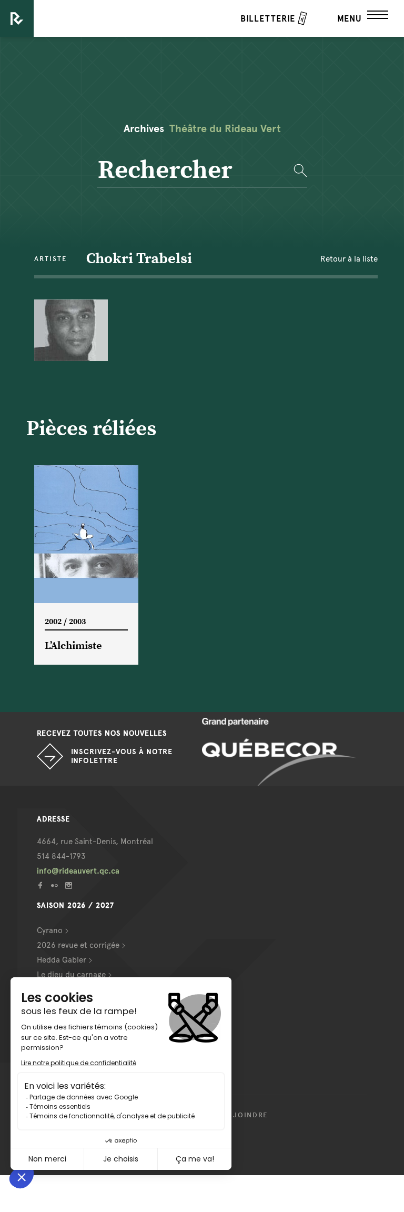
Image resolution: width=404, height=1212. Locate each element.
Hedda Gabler (61, 960)
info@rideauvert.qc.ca (78, 871)
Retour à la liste (349, 259)
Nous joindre (238, 1115)
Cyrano (50, 930)
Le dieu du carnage (71, 974)
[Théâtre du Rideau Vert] (17, 18)
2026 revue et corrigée (78, 945)
